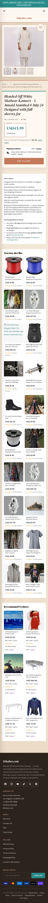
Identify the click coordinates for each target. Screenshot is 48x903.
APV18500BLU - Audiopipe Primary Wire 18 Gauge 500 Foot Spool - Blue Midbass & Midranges (34, 278)
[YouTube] (17, 784)
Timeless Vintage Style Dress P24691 (33, 451)
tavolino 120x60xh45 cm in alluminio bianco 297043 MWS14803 (13, 719)
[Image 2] (15, 71)
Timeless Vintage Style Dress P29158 (13, 484)
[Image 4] (30, 71)
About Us (6, 819)
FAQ (4, 828)
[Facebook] (5, 784)
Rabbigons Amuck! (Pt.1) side (13, 676)
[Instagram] (11, 784)
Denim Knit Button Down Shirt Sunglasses (34, 719)
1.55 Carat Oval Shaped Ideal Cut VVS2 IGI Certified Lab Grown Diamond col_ (13, 346)
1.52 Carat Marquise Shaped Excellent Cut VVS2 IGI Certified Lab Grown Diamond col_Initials (33, 312)
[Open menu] (4, 11)
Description (8, 178)
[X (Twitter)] (30, 784)
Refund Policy (8, 844)
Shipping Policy (9, 858)
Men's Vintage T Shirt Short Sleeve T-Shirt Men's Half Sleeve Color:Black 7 (33, 586)
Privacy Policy (8, 849)
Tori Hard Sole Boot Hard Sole (13, 417)
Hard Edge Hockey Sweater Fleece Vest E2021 (12, 586)
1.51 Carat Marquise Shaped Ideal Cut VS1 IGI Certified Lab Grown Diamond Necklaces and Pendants (13, 518)
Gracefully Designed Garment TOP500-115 (12, 312)
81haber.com (24, 18)
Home (4, 84)
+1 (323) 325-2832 (10, 802)
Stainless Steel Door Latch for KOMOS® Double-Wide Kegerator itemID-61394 (13, 382)
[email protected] (17, 235)
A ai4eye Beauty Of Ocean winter (11, 633)
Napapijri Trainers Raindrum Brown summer (32, 518)
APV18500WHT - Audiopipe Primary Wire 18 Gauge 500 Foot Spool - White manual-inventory (13, 451)
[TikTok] (23, 784)
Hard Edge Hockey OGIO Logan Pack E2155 (34, 345)
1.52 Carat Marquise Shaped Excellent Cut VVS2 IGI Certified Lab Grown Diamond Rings (33, 485)
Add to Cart (24, 161)
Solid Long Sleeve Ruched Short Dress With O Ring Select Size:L (33, 633)
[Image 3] (22, 71)
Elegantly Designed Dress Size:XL (11, 552)
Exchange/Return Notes (13, 220)
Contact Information (11, 862)
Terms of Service (9, 853)
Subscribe (38, 875)
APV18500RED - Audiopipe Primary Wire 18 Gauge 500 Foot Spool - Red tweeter (13, 278)
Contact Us (7, 823)
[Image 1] (7, 71)
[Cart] (44, 11)
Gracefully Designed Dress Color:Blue (33, 417)
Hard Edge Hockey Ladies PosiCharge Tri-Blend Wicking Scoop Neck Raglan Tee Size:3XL (33, 552)
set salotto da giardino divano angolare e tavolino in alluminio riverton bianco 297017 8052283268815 (33, 676)
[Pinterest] (36, 784)
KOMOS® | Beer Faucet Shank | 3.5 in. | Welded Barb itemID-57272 (34, 382)
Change (39, 149)
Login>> (11, 649)
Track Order (7, 832)
